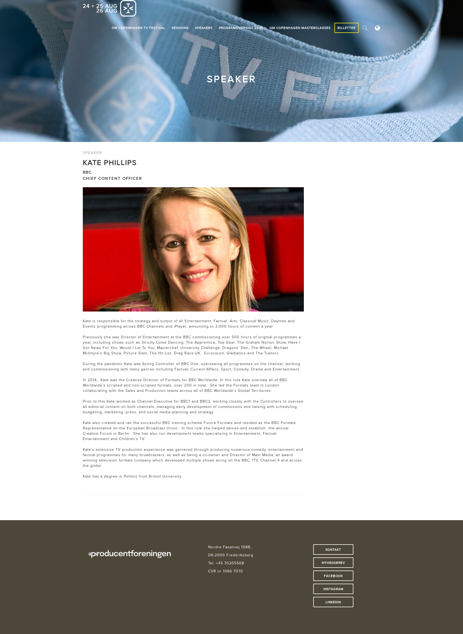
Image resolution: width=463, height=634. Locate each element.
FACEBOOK (333, 575)
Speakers (203, 27)
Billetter (347, 27)
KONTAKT (333, 549)
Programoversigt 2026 (241, 27)
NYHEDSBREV (333, 562)
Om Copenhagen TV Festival (138, 27)
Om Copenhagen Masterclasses (300, 27)
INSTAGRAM (333, 589)
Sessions (180, 27)
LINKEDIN (333, 602)
